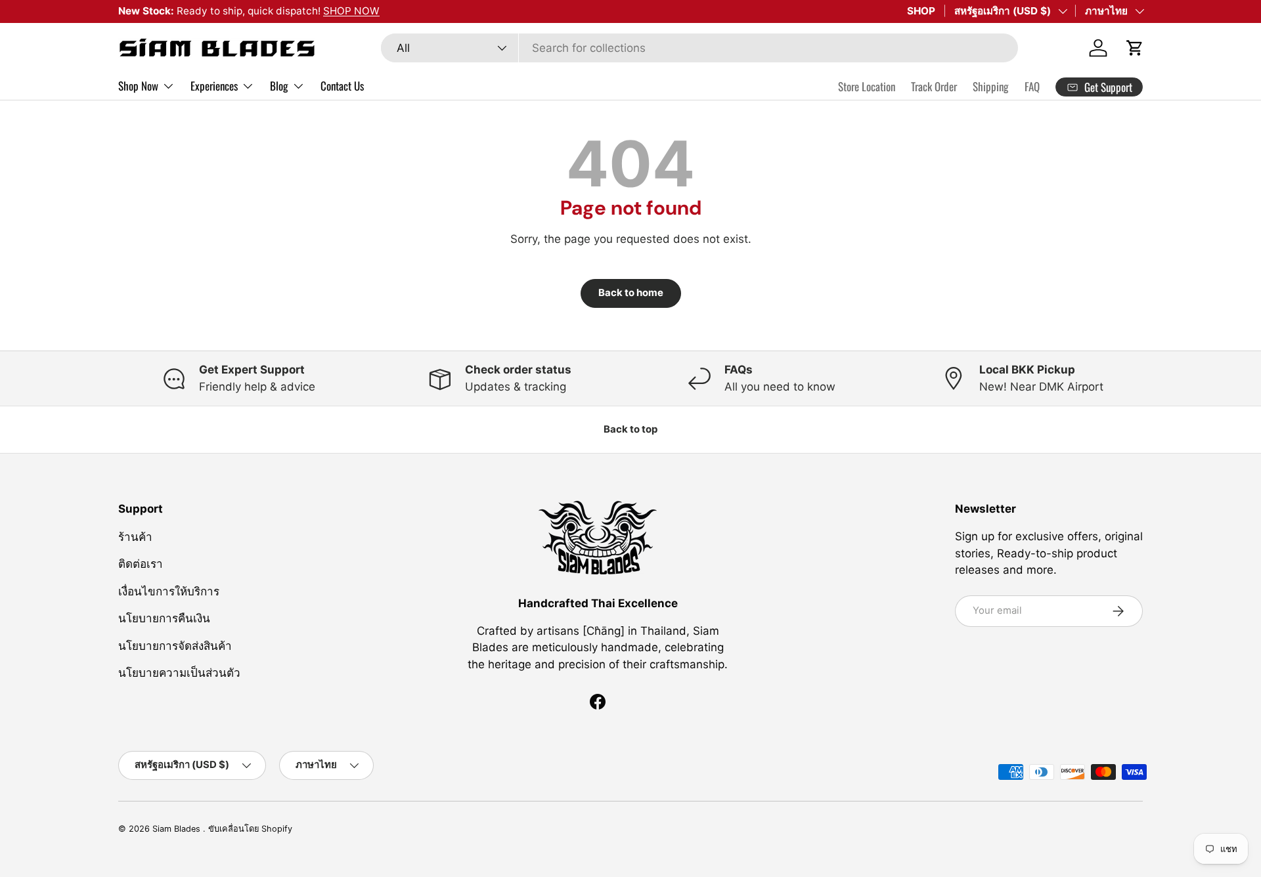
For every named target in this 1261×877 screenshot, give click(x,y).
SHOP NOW (351, 11)
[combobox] (699, 47)
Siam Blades (177, 829)
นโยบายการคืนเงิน (164, 618)
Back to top (630, 429)
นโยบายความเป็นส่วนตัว (179, 672)
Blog (279, 85)
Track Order (934, 86)
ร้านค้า (135, 536)
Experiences (214, 85)
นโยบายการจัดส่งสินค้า (175, 645)
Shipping (991, 86)
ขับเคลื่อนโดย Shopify (250, 829)
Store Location (866, 86)
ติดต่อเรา (140, 563)
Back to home (630, 293)
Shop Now (138, 85)
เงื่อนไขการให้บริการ (168, 590)
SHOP (921, 11)
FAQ (1032, 86)
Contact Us (342, 85)
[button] (1134, 47)
